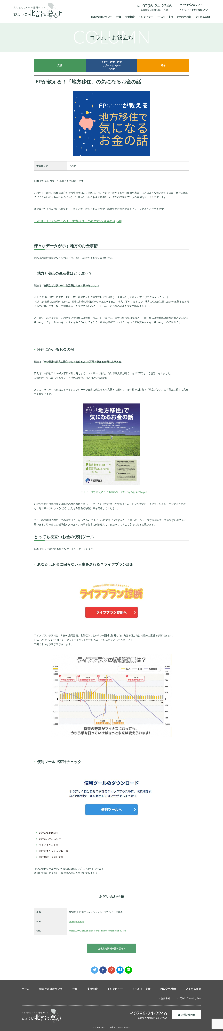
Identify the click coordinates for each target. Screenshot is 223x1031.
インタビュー (145, 17)
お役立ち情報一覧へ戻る (110, 948)
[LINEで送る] (128, 970)
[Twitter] (94, 970)
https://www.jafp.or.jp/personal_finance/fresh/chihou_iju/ (97, 930)
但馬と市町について (101, 17)
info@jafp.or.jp (76, 921)
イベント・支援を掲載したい (194, 9)
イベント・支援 (165, 17)
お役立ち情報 (184, 17)
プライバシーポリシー (189, 998)
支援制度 (129, 17)
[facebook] (103, 970)
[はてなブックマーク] (120, 970)
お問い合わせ (188, 1014)
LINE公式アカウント (191, 4)
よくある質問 (202, 17)
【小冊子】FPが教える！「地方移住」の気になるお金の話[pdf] (78, 221)
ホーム (26, 989)
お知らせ (165, 998)
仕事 (118, 17)
